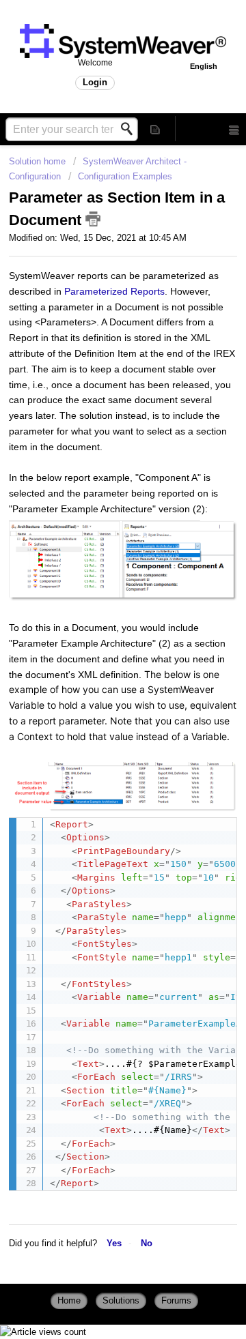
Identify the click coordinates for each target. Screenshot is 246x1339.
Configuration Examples (125, 176)
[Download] (98, 705)
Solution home (38, 161)
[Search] (130, 129)
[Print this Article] (92, 218)
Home (69, 1300)
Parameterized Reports (114, 291)
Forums (176, 1300)
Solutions (120, 1300)
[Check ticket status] (156, 128)
